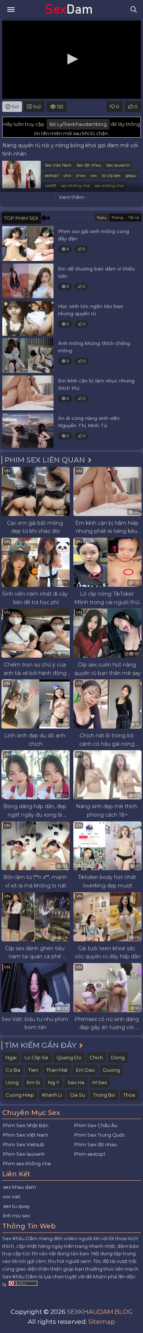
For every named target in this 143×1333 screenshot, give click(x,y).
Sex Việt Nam (58, 165)
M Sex (99, 1082)
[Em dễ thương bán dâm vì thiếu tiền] (28, 281)
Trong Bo (104, 1095)
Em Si (33, 1082)
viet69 (50, 185)
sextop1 (52, 175)
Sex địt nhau (88, 165)
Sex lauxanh (118, 165)
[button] (71, 59)
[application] (71, 60)
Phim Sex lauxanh (24, 1154)
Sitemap (101, 1321)
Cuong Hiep (20, 1095)
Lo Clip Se (36, 1057)
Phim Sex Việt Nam (25, 1135)
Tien (33, 1070)
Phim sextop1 (89, 1154)
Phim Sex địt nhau (95, 1144)
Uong (12, 1082)
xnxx (80, 175)
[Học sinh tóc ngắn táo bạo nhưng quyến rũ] (28, 318)
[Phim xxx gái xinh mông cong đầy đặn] (28, 243)
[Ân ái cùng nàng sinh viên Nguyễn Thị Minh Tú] (28, 430)
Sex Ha (75, 1082)
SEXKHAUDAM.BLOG (100, 1311)
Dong (118, 1057)
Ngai (11, 1057)
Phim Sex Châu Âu (95, 1125)
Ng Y (53, 1082)
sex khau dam (19, 1187)
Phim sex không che (27, 1163)
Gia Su (77, 1095)
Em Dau (85, 1070)
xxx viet (12, 1196)
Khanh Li (52, 1095)
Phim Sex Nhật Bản (25, 1125)
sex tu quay (16, 1206)
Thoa (129, 1095)
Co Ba (13, 1070)
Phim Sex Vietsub (23, 1144)
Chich (96, 1057)
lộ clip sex (111, 175)
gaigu (130, 175)
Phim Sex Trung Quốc (99, 1135)
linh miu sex (16, 1215)
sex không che (75, 185)
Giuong (111, 1070)
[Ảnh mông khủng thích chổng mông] (28, 355)
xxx (93, 175)
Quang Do (68, 1057)
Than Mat (57, 1070)
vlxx (67, 175)
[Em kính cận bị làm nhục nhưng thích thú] (28, 392)
